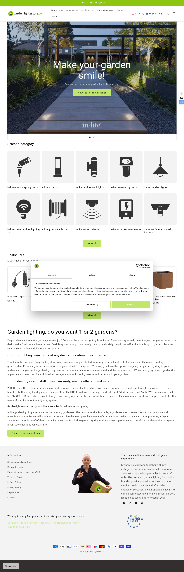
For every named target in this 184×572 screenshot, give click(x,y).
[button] (56, 10)
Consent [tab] (52, 275)
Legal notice (13, 492)
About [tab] (132, 275)
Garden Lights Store (95, 552)
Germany (12, 523)
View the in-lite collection (92, 92)
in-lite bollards (50, 187)
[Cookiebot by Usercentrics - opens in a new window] (138, 266)
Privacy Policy (14, 487)
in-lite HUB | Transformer (124, 229)
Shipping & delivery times (19, 462)
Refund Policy (14, 482)
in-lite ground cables (53, 229)
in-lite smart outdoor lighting (23, 229)
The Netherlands (61, 523)
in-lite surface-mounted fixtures (157, 231)
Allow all (130, 304)
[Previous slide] (83, 137)
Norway (45, 523)
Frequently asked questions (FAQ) (24, 472)
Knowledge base (15, 467)
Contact (11, 497)
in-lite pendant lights (155, 187)
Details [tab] (92, 275)
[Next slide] (101, 137)
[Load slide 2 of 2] (94, 137)
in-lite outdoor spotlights (21, 187)
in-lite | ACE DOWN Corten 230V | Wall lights (163, 298)
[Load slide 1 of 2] (90, 137)
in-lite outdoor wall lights (90, 187)
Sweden (34, 523)
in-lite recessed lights (122, 187)
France (24, 523)
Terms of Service (15, 477)
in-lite (171, 477)
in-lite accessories (86, 229)
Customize (90, 304)
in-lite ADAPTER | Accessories (20, 297)
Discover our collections (26, 433)
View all (92, 243)
